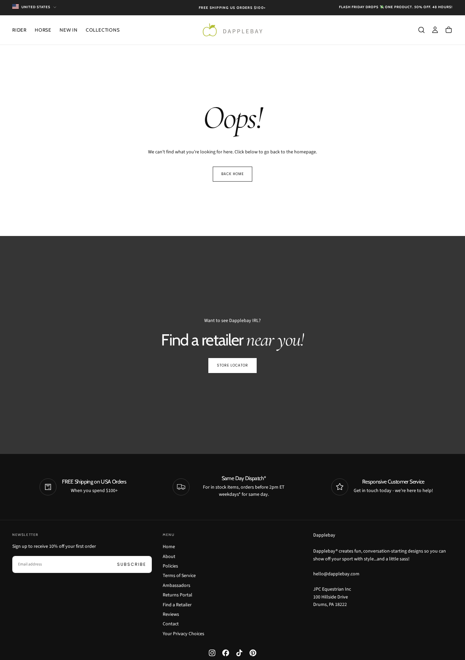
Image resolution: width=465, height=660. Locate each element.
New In (69, 30)
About (169, 556)
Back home (232, 173)
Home (169, 546)
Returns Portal (177, 595)
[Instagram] (212, 653)
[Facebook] (226, 653)
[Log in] (435, 29)
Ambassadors (176, 585)
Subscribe (131, 564)
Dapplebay (324, 535)
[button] (421, 29)
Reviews (171, 614)
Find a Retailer (177, 605)
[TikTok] (239, 653)
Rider (19, 30)
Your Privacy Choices (183, 633)
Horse (43, 30)
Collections (103, 30)
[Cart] (449, 29)
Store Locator (232, 365)
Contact (171, 624)
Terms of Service (179, 575)
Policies (170, 566)
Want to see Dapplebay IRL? (232, 320)
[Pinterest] (253, 653)
